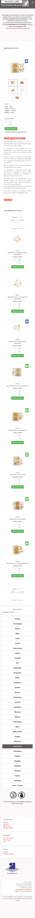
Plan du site (6, 826)
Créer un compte (8, 838)
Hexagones (17, 682)
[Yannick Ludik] (15, 2)
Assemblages (17, 624)
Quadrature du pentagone (17, 519)
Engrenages (17, 668)
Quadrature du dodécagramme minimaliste (17, 253)
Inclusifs (17, 702)
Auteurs (17, 628)
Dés (17, 663)
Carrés (17, 638)
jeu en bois (23, 132)
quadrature (16, 132)
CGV (4, 841)
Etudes (17, 677)
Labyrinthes (17, 707)
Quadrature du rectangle (17, 474)
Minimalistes (17, 722)
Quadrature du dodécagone (17, 430)
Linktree (5, 852)
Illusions (17, 692)
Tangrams (17, 771)
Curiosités (17, 658)
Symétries (17, 766)
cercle (10, 132)
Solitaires (17, 756)
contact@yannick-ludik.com (24, 889)
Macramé (18, 712)
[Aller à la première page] (11, 220)
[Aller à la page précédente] (14, 220)
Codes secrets (17, 648)
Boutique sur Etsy (8, 854)
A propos (5, 824)
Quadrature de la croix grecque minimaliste (17, 298)
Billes (17, 633)
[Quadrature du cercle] (18, 67)
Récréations (17, 751)
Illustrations (17, 697)
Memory (17, 717)
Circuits (17, 643)
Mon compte (7, 840)
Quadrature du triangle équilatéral (17, 563)
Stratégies (17, 761)
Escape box (17, 673)
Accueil (5, 822)
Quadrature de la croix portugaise (17, 386)
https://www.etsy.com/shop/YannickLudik (18, 28)
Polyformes (17, 741)
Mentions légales (8, 828)
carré (6, 132)
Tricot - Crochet (17, 785)
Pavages (17, 736)
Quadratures (17, 746)
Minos (17, 726)
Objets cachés (17, 731)
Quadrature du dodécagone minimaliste (17, 342)
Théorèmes (17, 780)
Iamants (17, 687)
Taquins (17, 776)
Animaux (17, 619)
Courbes (17, 653)
